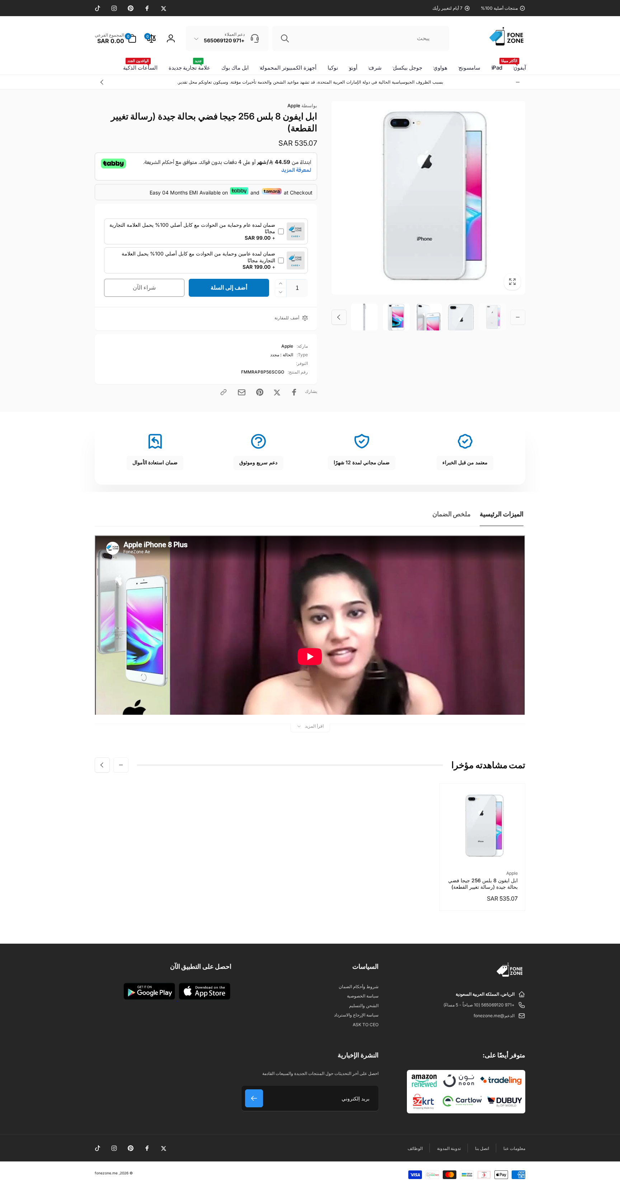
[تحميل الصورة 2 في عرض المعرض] (460, 317)
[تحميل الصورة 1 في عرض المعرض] (492, 317)
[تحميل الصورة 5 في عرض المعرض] (364, 317)
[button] (115, 38)
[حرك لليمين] (102, 82)
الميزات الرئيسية (501, 514)
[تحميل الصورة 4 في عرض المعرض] (396, 317)
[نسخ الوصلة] (223, 392)
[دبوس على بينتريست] (259, 392)
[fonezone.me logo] (510, 977)
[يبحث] (285, 38)
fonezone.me (106, 1173)
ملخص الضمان (451, 514)
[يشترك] (254, 1098)
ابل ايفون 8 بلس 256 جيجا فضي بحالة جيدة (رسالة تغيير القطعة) (483, 883)
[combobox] (360, 38)
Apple (302, 105)
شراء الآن (144, 287)
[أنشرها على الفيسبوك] (294, 392)
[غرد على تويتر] (277, 392)
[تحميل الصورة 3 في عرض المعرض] (428, 317)
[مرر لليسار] (517, 82)
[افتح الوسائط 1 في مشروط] (428, 198)
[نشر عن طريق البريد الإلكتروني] (241, 392)
